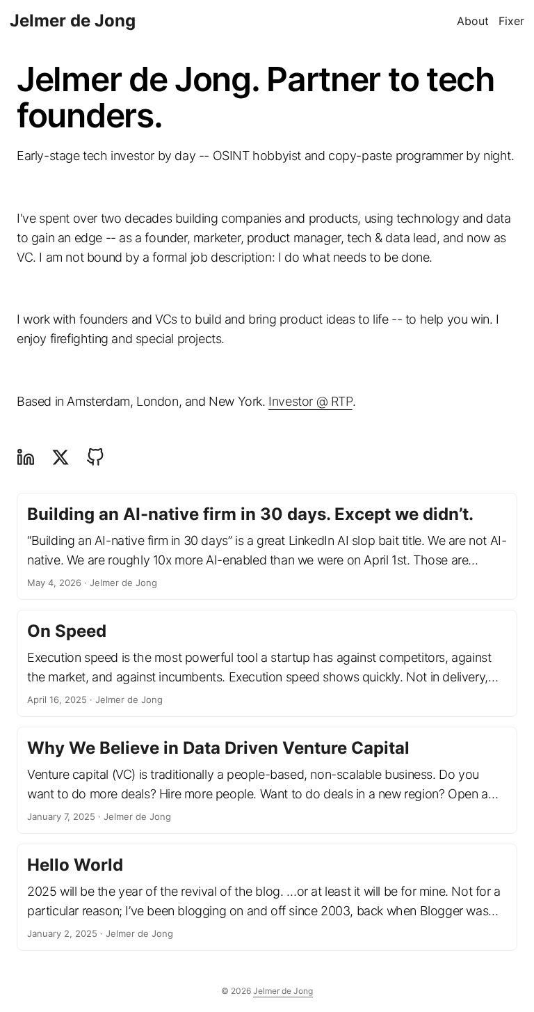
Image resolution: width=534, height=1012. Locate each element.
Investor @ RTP (310, 401)
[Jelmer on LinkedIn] (29, 457)
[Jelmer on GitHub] (95, 457)
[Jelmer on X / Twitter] (60, 457)
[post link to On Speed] (267, 663)
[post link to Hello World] (267, 897)
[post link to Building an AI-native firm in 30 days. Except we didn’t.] (267, 546)
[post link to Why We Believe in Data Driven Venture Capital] (267, 780)
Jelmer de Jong (73, 20)
